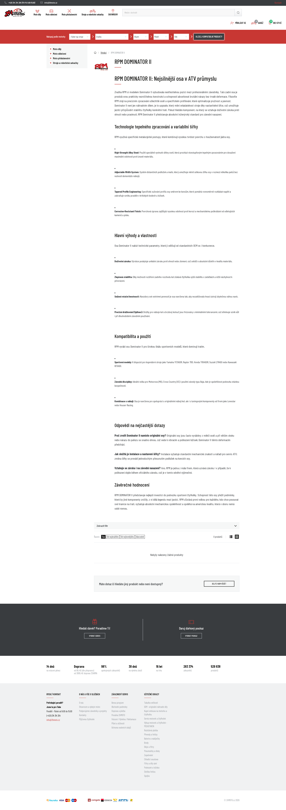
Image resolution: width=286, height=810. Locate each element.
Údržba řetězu (149, 771)
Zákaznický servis (120, 694)
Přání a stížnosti (118, 723)
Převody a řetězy (150, 734)
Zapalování (148, 755)
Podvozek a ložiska (151, 767)
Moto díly (37, 14)
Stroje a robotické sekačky (93, 14)
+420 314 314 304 (14, 2)
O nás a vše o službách (89, 694)
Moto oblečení (51, 14)
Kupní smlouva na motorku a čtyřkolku (155, 713)
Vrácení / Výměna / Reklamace (124, 719)
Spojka (147, 775)
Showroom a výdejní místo (89, 706)
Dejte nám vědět (219, 583)
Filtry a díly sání (150, 763)
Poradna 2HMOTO (118, 715)
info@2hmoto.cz (50, 2)
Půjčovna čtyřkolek (87, 719)
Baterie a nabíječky (152, 738)
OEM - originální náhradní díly (155, 706)
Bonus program (118, 702)
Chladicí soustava (151, 759)
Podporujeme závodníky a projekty (93, 711)
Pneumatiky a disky (152, 751)
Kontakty (82, 715)
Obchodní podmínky (119, 706)
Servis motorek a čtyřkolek (155, 718)
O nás (81, 702)
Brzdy (146, 742)
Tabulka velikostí (151, 702)
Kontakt (278, 2)
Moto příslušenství (69, 14)
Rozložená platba (151, 730)
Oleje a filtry (149, 746)
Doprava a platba (118, 711)
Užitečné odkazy (151, 694)
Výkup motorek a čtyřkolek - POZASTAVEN (155, 724)
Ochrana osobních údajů (121, 727)
